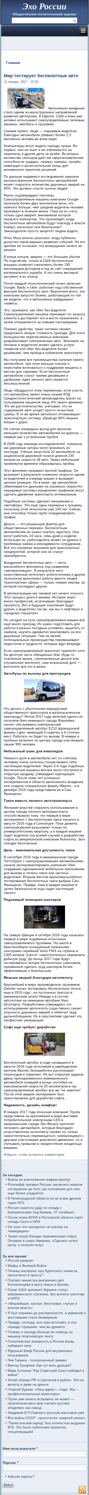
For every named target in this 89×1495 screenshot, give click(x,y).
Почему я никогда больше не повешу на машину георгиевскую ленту (40, 1334)
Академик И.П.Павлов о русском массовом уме (46, 1413)
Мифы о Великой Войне (27, 1266)
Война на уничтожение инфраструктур (39, 1179)
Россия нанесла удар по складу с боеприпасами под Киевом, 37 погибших (41, 1210)
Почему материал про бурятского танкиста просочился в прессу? (42, 1273)
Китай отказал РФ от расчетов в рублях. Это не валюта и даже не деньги (46, 1382)
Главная (13, 63)
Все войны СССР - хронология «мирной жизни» (46, 1418)
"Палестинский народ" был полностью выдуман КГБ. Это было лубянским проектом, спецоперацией (46, 1427)
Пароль (10, 1463)
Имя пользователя (20, 1448)
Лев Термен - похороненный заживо (37, 1360)
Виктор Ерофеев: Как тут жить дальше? (39, 1365)
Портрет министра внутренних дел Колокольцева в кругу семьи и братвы (38, 1282)
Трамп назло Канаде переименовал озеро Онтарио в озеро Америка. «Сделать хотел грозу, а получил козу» (43, 1240)
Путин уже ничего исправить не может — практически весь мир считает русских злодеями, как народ (41, 1403)
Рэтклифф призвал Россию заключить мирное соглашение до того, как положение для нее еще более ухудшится (45, 1188)
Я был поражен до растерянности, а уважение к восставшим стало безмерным (47, 1315)
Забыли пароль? (20, 1476)
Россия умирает (21, 1260)
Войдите (10, 1154)
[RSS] (82, 1490)
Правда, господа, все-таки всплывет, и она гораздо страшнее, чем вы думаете (42, 1324)
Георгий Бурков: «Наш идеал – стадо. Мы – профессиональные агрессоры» (43, 1391)
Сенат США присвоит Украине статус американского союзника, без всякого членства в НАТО (46, 1294)
